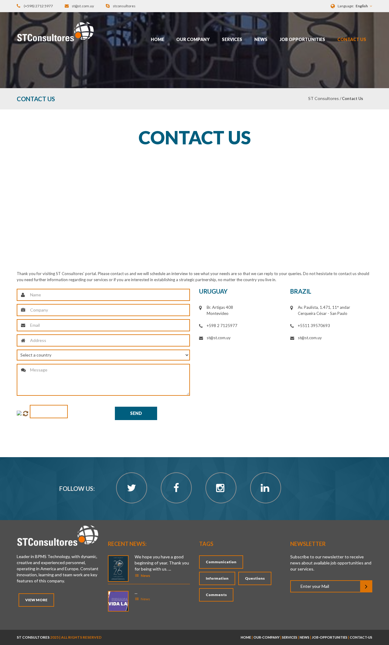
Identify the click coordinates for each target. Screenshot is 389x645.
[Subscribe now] (366, 586)
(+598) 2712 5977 (38, 6)
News (260, 39)
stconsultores (124, 6)
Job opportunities (302, 39)
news (304, 637)
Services (232, 39)
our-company (266, 637)
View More (36, 600)
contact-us (361, 637)
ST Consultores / (324, 98)
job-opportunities (329, 637)
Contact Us (351, 39)
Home (157, 39)
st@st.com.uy (83, 6)
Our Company (193, 39)
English (362, 6)
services (289, 637)
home (246, 637)
